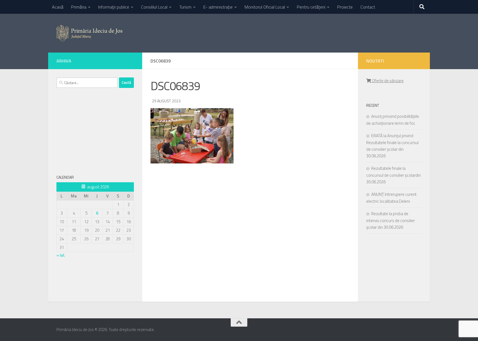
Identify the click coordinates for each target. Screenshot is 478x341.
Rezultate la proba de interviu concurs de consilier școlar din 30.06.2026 (390, 220)
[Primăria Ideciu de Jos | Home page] (89, 33)
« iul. (60, 255)
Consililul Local (154, 7)
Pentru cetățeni (311, 7)
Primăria (78, 7)
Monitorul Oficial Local (265, 7)
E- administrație (218, 7)
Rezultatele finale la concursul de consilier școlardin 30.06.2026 (393, 175)
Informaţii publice (113, 7)
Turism (185, 7)
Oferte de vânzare (387, 80)
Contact (367, 7)
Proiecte (345, 7)
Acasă (57, 7)
